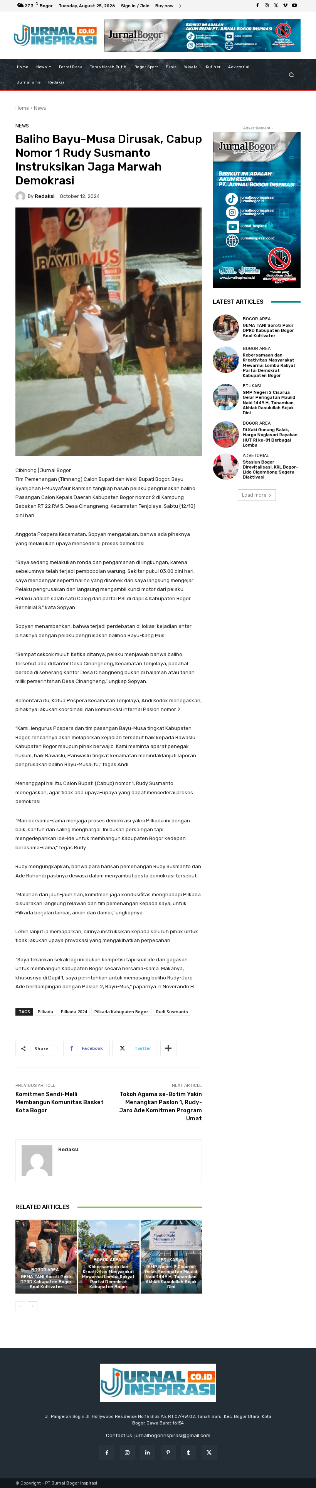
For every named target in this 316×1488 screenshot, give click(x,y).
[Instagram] (266, 5)
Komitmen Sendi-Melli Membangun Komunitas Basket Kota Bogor (59, 1102)
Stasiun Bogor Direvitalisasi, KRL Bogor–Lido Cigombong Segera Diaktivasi (271, 470)
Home (22, 108)
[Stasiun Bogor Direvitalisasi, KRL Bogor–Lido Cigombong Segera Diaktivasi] (226, 467)
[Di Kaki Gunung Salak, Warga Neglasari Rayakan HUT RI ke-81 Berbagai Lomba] (226, 434)
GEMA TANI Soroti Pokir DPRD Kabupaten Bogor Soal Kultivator (46, 1281)
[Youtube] (294, 5)
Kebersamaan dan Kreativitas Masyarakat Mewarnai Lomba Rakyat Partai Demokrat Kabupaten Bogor (108, 1277)
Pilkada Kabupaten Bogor (121, 1011)
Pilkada (45, 1011)
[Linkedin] (147, 1452)
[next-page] (32, 1306)
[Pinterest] (168, 1452)
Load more (254, 495)
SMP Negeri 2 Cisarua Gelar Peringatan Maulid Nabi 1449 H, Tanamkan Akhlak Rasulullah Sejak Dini (171, 1277)
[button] (291, 74)
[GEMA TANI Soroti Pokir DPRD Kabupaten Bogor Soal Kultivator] (46, 1256)
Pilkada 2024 (74, 1011)
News (40, 108)
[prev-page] (20, 1306)
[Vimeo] (285, 5)
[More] (168, 1048)
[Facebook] (257, 5)
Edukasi (170, 1260)
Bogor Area (45, 1270)
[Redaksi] (21, 196)
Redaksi (45, 196)
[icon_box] (168, 7)
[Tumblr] (188, 1452)
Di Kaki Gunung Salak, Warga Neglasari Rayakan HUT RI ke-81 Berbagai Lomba (270, 437)
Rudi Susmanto (172, 1011)
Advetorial (256, 456)
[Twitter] (276, 5)
